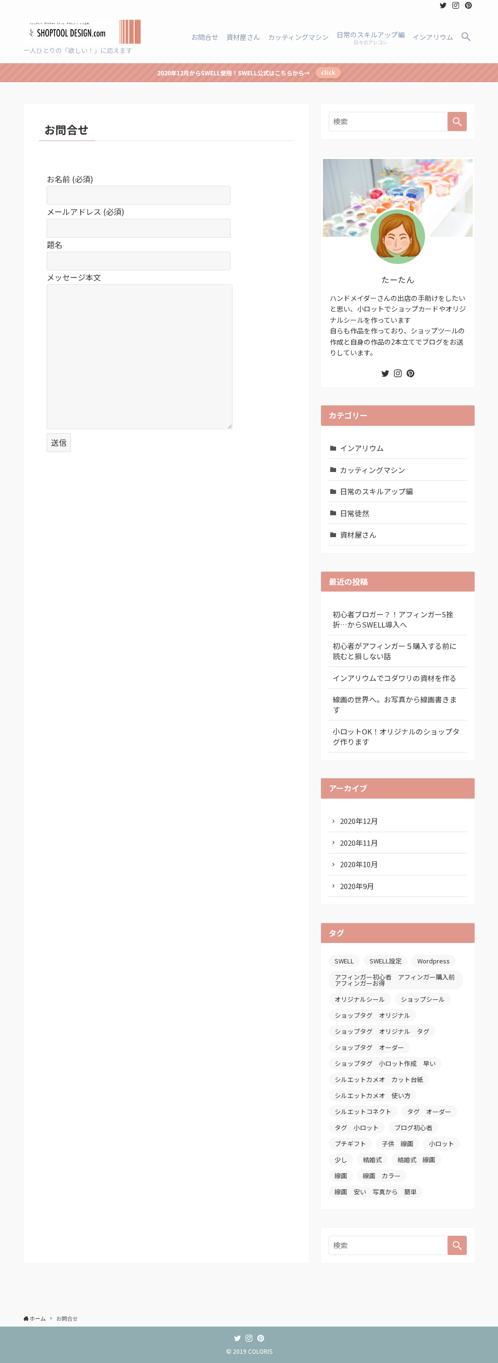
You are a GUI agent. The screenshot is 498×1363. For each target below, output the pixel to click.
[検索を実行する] (457, 121)
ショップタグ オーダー (369, 1047)
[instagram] (455, 5)
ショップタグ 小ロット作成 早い (385, 1063)
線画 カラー (382, 1175)
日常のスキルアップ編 (376, 491)
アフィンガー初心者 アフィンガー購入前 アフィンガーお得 (398, 980)
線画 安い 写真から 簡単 (376, 1191)
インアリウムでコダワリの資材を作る (395, 678)
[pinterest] (468, 5)
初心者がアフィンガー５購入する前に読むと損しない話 (395, 651)
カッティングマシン (372, 470)
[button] (466, 37)
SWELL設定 (386, 960)
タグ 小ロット (357, 1127)
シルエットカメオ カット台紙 (379, 1079)
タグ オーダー (429, 1111)
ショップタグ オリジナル (372, 1015)
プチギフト (350, 1143)
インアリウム (362, 448)
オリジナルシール (360, 999)
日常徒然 (354, 513)
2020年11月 (359, 843)
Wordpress (433, 960)
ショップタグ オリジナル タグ (382, 1031)
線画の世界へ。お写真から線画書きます (395, 704)
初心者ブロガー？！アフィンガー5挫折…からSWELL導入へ (393, 619)
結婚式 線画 (416, 1159)
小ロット (441, 1143)
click (328, 72)
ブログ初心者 (413, 1127)
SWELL (344, 960)
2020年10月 (359, 864)
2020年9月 (357, 886)
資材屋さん (358, 534)
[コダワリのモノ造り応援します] (82, 31)
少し (341, 1159)
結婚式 (372, 1159)
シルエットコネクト (363, 1111)
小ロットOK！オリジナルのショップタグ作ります (396, 736)
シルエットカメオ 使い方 (372, 1095)
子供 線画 (397, 1143)
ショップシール (423, 999)
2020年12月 (359, 821)
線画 (341, 1175)
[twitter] (443, 5)
